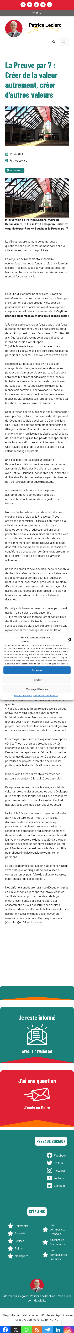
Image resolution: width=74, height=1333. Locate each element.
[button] (69, 639)
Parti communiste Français (57, 1229)
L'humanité (22, 1225)
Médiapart (21, 1256)
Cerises (19, 1240)
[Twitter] (29, 4)
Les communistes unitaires (58, 1254)
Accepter (37, 670)
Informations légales (15, 1296)
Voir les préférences (37, 689)
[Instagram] (49, 4)
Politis (19, 1248)
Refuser (37, 679)
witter (59, 1163)
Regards (20, 1233)
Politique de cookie (23, 695)
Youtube (59, 1178)
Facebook (60, 1155)
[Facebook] (23, 4)
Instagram (60, 1170)
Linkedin (59, 1185)
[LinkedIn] (42, 4)
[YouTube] (36, 4)
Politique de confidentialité (45, 695)
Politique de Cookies (42, 1296)
